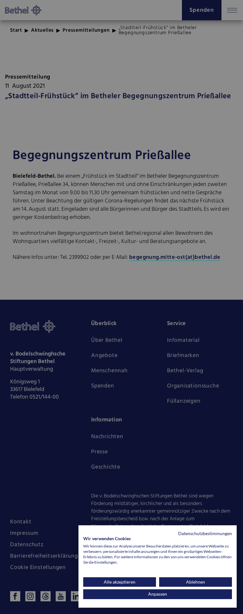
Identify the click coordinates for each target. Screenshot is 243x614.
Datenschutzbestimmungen (205, 533)
